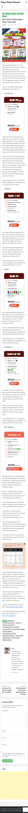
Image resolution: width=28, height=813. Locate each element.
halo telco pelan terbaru (18, 629)
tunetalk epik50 (15, 637)
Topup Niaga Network (10, 2)
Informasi (14, 13)
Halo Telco (8, 13)
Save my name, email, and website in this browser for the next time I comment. (13, 755)
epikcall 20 (18, 623)
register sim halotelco (8, 635)
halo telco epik (6, 629)
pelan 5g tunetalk (7, 631)
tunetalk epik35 (6, 637)
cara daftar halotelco (9, 623)
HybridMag (18, 810)
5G (3, 13)
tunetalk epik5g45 (7, 640)
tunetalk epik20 (19, 635)
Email (4, 737)
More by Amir (15, 672)
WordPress (10, 810)
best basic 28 (11, 620)
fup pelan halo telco (8, 627)
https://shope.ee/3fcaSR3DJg (14, 607)
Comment (5, 710)
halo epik (16, 627)
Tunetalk (4, 16)
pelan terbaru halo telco (9, 633)
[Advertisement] (14, 785)
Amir (5, 25)
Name (4, 730)
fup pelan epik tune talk (8, 625)
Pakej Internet (20, 13)
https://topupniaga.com (9, 615)
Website (4, 744)
